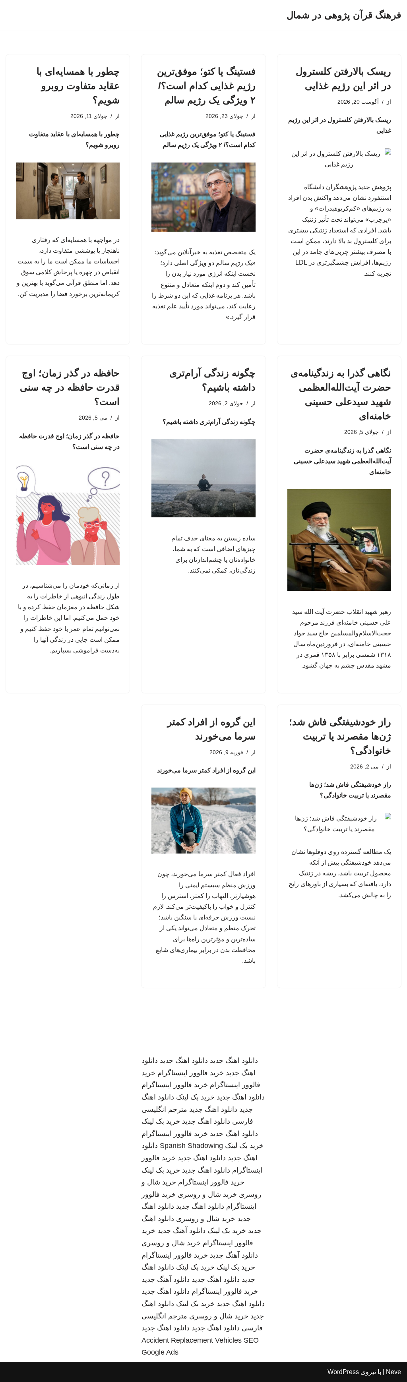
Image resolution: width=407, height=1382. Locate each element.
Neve (393, 1371)
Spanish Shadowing (191, 1146)
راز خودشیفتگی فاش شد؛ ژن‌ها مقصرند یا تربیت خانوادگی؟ (340, 736)
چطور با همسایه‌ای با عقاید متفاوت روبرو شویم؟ (78, 85)
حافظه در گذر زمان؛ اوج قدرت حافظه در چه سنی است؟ (70, 387)
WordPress (343, 1371)
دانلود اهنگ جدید (234, 1061)
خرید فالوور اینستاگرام (190, 1073)
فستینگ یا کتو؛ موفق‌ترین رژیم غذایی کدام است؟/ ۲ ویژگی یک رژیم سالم (206, 85)
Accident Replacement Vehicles (191, 1340)
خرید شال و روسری (207, 1194)
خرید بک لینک (195, 1097)
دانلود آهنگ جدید (181, 1231)
